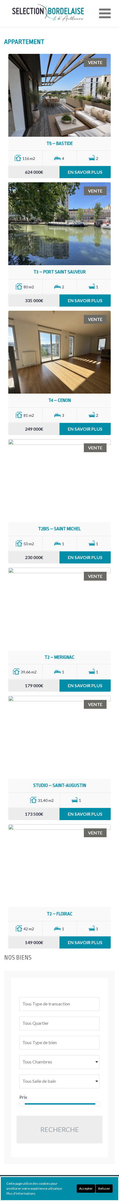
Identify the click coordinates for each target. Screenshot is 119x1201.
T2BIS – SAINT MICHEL (59, 528)
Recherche (59, 1129)
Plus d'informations (20, 1193)
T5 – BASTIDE (59, 143)
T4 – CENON (59, 400)
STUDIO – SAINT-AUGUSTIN (59, 785)
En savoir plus (85, 172)
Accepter (86, 1188)
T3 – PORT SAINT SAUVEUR (59, 272)
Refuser (104, 1188)
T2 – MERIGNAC (59, 657)
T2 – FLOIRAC (60, 913)
